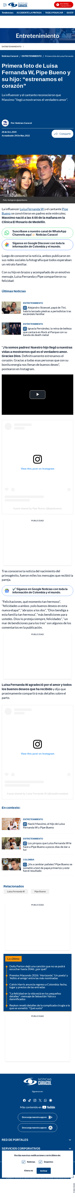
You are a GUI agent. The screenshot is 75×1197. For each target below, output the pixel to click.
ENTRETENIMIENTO (11, 46)
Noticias (31, 1162)
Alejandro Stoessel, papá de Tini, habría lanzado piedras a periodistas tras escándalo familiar (47, 311)
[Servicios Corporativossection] (70, 1148)
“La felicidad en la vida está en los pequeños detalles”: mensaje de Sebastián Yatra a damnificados (35, 996)
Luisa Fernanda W (32, 209)
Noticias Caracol (10, 56)
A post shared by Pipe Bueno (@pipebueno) (37, 508)
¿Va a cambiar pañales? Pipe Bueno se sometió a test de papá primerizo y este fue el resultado (47, 867)
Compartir (62, 134)
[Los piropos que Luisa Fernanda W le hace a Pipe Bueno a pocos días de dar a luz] (11, 843)
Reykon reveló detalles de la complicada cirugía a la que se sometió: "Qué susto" (39, 1007)
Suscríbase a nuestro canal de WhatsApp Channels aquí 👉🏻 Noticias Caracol (39, 233)
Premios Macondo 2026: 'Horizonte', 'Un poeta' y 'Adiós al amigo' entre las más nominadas (38, 977)
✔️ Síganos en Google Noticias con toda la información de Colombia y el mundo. (40, 590)
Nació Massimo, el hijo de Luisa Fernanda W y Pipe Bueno (44, 825)
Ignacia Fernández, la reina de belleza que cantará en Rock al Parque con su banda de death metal (47, 331)
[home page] (37, 1081)
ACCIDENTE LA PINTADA (29, 12)
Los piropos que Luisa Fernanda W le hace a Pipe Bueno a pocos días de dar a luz (47, 846)
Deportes (48, 1162)
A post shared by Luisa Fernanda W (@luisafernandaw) (37, 793)
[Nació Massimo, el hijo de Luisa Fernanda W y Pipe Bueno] (11, 824)
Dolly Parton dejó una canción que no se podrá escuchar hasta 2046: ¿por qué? (37, 968)
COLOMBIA (28, 859)
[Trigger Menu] (5, 4)
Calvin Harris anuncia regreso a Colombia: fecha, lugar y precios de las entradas (38, 986)
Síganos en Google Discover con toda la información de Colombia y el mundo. (38, 244)
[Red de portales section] (70, 1139)
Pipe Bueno (40, 891)
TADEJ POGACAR (54, 12)
